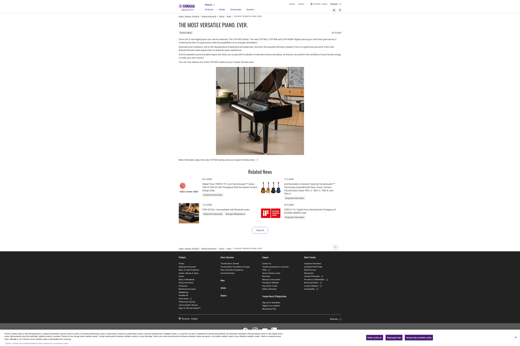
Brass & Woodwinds (187, 279)
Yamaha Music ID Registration (274, 296)
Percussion (183, 285)
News (229, 16)
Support (301, 4)
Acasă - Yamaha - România (189, 16)
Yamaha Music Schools (230, 263)
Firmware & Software (270, 282)
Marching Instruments (187, 289)
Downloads (235, 9)
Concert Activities (228, 273)
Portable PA (183, 295)
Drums (181, 276)
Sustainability (309, 289)
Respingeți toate (394, 337)
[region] (260, 338)
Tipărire (8, 343)
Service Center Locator (271, 273)
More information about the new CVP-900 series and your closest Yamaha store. (217, 159)
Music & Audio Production (189, 270)
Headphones (183, 292)
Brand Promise (310, 270)
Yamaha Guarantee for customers (275, 266)
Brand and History (311, 282)
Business (334, 4)
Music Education (227, 257)
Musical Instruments (209, 16)
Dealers (292, 4)
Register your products (271, 305)
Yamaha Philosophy (312, 276)
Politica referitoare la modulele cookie (52, 343)
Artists (222, 9)
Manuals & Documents (271, 279)
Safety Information (269, 289)
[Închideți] (516, 337)
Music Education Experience (232, 270)
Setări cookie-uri (375, 337)
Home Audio (183, 298)
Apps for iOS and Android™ (190, 308)
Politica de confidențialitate (24, 343)
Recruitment (309, 273)
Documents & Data (269, 285)
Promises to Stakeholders (314, 279)
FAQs (264, 270)
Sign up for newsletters (271, 302)
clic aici (13, 339)
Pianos (208, 4)
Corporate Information (312, 263)
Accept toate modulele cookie (419, 337)
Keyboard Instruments (187, 266)
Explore (250, 9)
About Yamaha (310, 257)
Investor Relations (311, 285)
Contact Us (266, 263)
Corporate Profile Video (313, 266)
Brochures (266, 276)
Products (209, 9)
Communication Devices (188, 305)
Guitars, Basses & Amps (188, 273)
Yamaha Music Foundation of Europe (235, 266)
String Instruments (186, 282)
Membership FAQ (269, 309)
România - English (320, 4)
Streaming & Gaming (187, 301)
